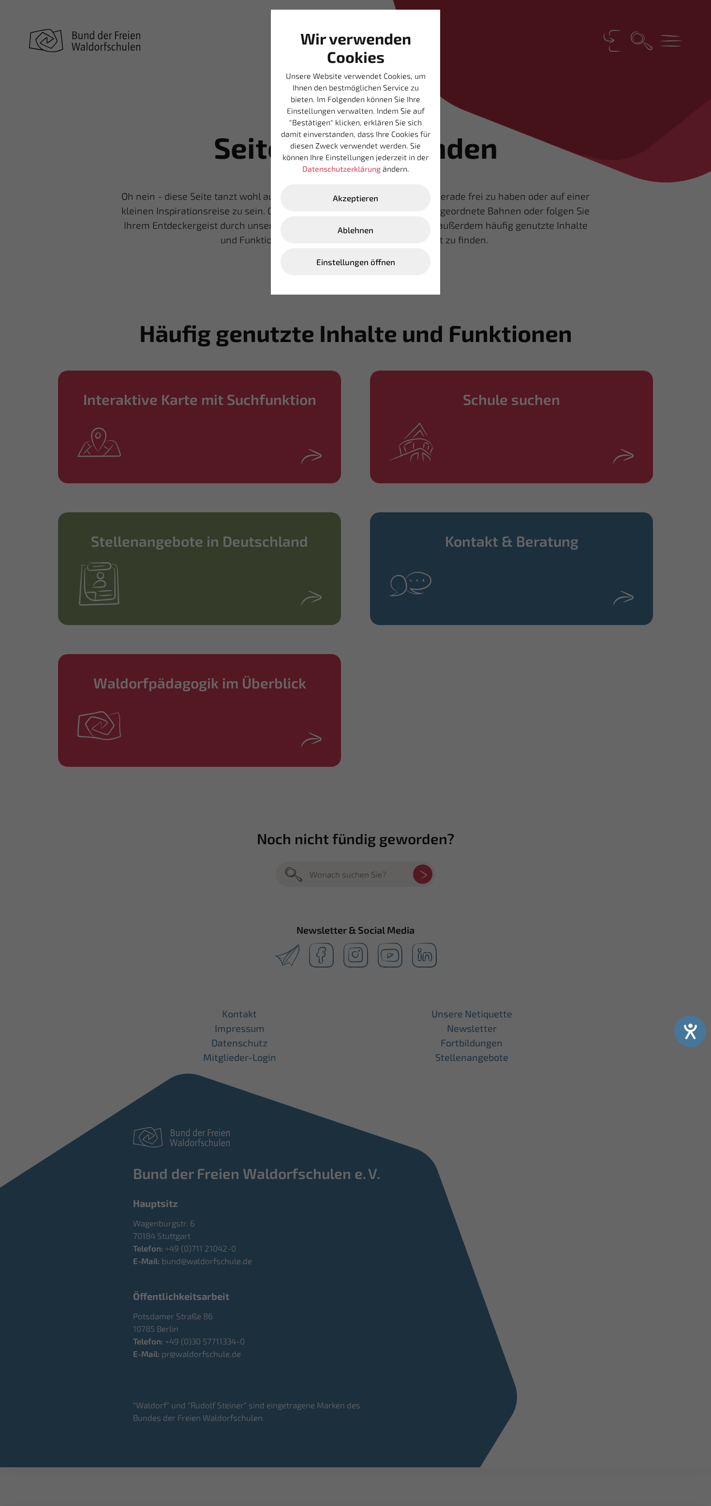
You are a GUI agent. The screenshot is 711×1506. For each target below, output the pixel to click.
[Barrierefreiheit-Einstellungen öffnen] (690, 1031)
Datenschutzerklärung (341, 168)
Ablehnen (355, 230)
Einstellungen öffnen (355, 262)
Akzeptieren (355, 198)
